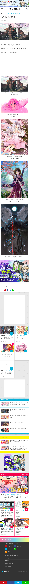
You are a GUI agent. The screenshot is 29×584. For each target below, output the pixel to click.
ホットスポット (10, 13)
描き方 (2, 494)
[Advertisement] (14, 63)
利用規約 (7, 560)
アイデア (3, 13)
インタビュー (13, 494)
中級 (20, 494)
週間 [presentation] (23, 474)
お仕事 (8, 494)
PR (5, 494)
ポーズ (20, 510)
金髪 (21, 335)
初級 (18, 494)
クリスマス (8, 352)
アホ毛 (23, 352)
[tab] (23, 474)
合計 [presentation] (27, 474)
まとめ (16, 13)
